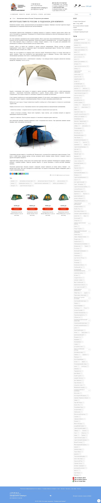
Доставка (47, 14)
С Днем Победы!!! (77, 30)
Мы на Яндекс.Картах (81, 479)
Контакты (34, 14)
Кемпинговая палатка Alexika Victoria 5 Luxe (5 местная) (17, 213)
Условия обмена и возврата (49, 489)
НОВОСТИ (22, 14)
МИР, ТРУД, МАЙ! (78, 24)
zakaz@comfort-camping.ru (39, 8)
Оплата (40, 14)
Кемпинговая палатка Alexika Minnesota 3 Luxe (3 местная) (48, 213)
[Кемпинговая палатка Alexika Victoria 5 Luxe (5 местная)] (17, 197)
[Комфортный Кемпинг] (17, 6)
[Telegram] (28, 174)
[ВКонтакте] (10, 174)
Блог (14, 18)
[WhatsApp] (24, 174)
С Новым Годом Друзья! (79, 21)
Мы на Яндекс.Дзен (80, 477)
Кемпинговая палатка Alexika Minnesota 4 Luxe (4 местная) (63, 213)
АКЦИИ (28, 14)
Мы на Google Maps (80, 481)
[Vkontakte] (50, 495)
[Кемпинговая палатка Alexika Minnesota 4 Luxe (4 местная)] (63, 197)
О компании (14, 14)
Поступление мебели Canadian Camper (80, 26)
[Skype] (26, 174)
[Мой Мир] (14, 174)
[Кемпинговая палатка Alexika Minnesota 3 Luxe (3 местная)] (48, 197)
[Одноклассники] (12, 174)
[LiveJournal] (20, 174)
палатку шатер (25, 60)
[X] (16, 174)
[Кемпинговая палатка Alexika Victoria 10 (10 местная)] (32, 197)
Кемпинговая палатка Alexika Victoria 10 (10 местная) (32, 213)
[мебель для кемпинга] (40, 171)
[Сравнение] (75, 6)
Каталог (63, 489)
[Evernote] (18, 174)
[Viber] (22, 174)
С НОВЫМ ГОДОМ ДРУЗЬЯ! (80, 32)
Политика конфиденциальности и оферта (30, 489)
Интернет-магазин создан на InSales (82, 496)
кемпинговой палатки (19, 107)
